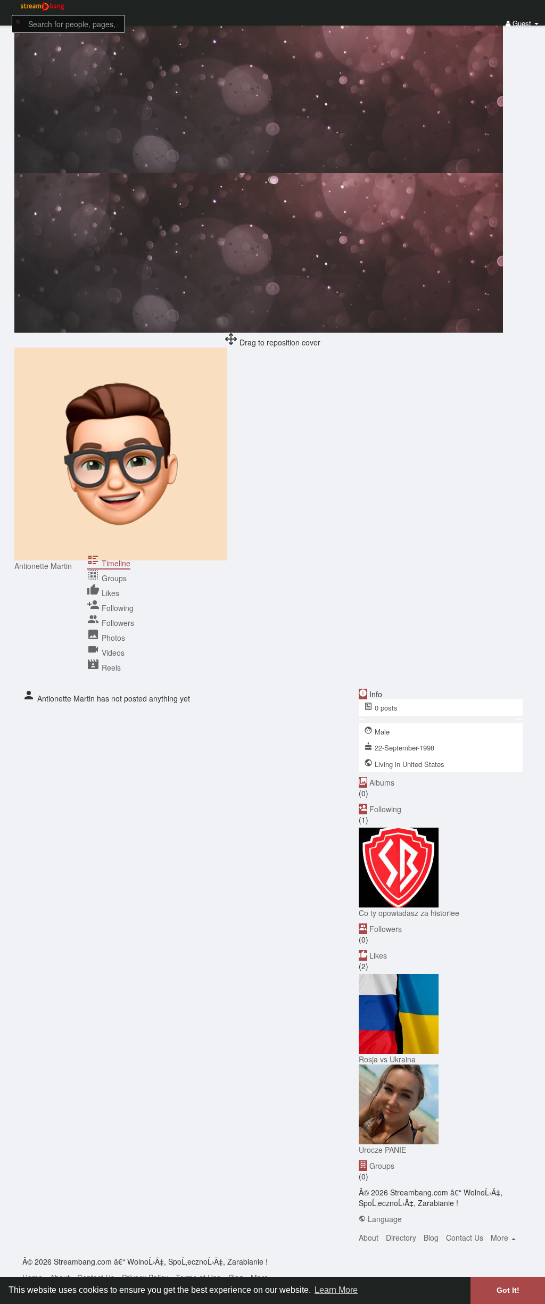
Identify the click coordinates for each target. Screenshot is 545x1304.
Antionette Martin (43, 565)
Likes (378, 955)
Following (385, 809)
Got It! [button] (508, 1290)
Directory (401, 1237)
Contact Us (464, 1237)
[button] (68, 23)
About (368, 1237)
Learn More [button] (336, 1289)
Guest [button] (521, 23)
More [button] (500, 1237)
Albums (381, 782)
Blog (431, 1237)
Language (384, 1219)
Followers (385, 928)
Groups (381, 1165)
